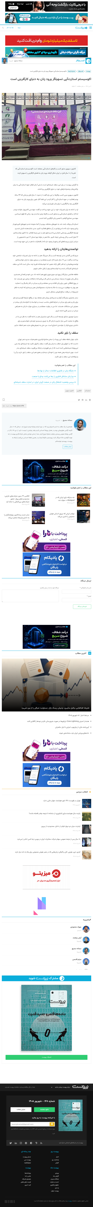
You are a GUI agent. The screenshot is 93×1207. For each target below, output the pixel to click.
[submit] (52, 1124)
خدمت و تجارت (54, 1182)
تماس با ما (28, 1176)
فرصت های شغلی (26, 1182)
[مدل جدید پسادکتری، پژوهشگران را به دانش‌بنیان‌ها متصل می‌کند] (38, 524)
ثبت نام (9, 27)
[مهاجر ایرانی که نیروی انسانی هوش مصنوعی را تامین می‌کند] (83, 522)
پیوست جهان (55, 1191)
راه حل (57, 1188)
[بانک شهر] (46, 40)
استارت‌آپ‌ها (71, 71)
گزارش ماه (56, 1176)
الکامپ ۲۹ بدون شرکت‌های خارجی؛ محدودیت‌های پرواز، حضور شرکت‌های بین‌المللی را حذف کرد (17, 499)
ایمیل (89, 596)
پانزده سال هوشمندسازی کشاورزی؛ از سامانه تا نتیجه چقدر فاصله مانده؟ (54, 813)
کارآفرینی (79, 391)
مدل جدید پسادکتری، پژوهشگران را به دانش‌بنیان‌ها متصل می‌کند (16, 516)
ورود (19, 27)
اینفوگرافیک (27, 1163)
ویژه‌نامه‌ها (28, 1173)
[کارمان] (46, 903)
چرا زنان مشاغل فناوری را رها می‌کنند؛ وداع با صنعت (53, 376)
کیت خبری (28, 1185)
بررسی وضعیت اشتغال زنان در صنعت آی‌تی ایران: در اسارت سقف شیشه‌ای (44, 382)
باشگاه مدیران (55, 1179)
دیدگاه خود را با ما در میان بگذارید (49, 588)
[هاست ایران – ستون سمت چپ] (46, 471)
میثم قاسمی (76, 959)
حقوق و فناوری (54, 1185)
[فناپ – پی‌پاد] (46, 564)
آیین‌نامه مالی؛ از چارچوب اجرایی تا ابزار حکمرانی (72, 727)
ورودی (57, 1173)
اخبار (57, 1157)
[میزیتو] (46, 877)
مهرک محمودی (75, 927)
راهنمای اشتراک (26, 1179)
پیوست (88, 71)
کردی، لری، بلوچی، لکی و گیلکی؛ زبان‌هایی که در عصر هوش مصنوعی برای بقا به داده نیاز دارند (47, 852)
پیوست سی (27, 1160)
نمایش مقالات (21, 1109)
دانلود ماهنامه (44, 1109)
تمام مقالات (67, 446)
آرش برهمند (77, 937)
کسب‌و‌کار (80, 60)
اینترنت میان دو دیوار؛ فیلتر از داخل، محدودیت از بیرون (60, 826)
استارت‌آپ (87, 391)
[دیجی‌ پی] (46, 6)
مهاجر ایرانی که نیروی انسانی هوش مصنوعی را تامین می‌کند (62, 515)
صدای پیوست (27, 1157)
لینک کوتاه (9, 406)
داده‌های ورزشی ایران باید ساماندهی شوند (74, 733)
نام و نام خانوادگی (86, 588)
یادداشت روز (55, 1160)
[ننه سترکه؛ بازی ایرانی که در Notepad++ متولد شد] (83, 506)
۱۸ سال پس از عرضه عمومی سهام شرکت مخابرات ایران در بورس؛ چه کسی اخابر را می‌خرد (48, 839)
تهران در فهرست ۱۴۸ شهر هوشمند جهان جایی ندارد (61, 800)
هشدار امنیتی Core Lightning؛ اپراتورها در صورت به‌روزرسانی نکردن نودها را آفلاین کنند (58, 721)
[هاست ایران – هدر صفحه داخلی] (46, 52)
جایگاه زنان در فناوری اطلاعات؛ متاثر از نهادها (55, 370)
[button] (90, 28)
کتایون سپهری (69, 391)
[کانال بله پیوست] (46, 18)
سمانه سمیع (15, 61)
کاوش (57, 1163)
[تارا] (46, 540)
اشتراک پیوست (46, 1057)
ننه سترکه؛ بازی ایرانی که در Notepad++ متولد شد (65, 499)
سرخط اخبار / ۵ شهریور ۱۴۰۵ (78, 715)
